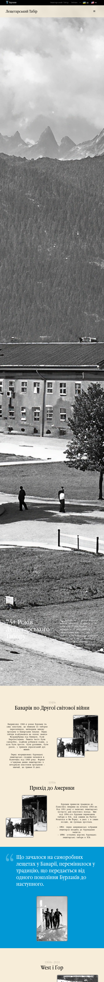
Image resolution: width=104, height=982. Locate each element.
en (96, 2)
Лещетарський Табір (59, 2)
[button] (94, 11)
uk (87, 2)
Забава (74, 2)
